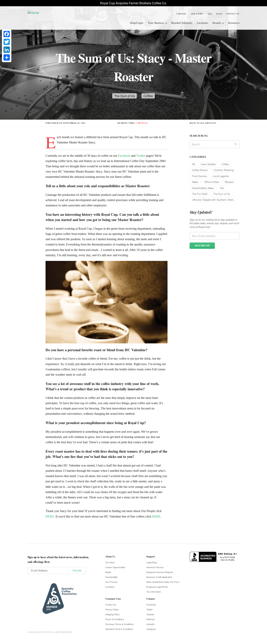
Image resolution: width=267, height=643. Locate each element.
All (193, 164)
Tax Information (153, 591)
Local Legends (221, 176)
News (195, 182)
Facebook (124, 155)
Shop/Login (136, 23)
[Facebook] (7, 34)
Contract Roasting (224, 170)
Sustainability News (203, 188)
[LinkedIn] (7, 50)
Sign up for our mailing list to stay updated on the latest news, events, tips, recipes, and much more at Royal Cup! (214, 223)
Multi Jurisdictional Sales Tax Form (162, 581)
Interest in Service (155, 567)
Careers (181, 14)
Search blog (199, 135)
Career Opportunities (115, 567)
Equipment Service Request (159, 572)
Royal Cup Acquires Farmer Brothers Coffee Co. (133, 3)
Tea (222, 188)
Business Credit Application (159, 577)
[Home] (57, 12)
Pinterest (150, 619)
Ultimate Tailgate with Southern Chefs (213, 199)
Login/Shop (151, 562)
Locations (202, 23)
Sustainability (111, 577)
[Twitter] (7, 42)
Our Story (197, 14)
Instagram (151, 628)
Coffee (148, 96)
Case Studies (208, 164)
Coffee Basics (200, 170)
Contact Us (232, 14)
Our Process (111, 581)
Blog (219, 14)
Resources (233, 23)
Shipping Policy (112, 614)
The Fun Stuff (199, 194)
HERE (50, 516)
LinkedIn (150, 624)
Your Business (156, 23)
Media (108, 572)
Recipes (229, 182)
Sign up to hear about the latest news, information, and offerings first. (58, 559)
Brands (216, 23)
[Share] (7, 57)
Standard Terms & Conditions (119, 628)
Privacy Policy (112, 609)
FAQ (210, 14)
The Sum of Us (124, 96)
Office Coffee (211, 182)
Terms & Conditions (114, 619)
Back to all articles (203, 123)
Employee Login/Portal (157, 586)
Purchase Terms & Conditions (119, 624)
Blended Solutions (181, 23)
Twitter (140, 155)
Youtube (150, 614)
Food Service (199, 176)
